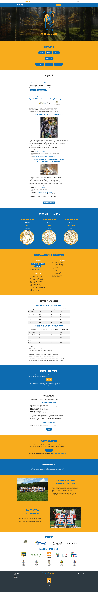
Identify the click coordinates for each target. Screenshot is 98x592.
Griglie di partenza (41, 90)
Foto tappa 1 (39, 64)
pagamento (49, 348)
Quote (73, 5)
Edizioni (77, 1)
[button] (80, 1)
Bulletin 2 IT (34, 263)
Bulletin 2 (33, 90)
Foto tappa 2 (49, 64)
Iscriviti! (49, 379)
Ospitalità (79, 5)
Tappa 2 (49, 52)
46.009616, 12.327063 (39, 151)
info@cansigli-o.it (47, 385)
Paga (49, 429)
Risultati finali (49, 58)
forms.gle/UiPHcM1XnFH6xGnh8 (45, 192)
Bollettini (69, 5)
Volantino (42, 263)
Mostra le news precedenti (49, 202)
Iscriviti (58, 5)
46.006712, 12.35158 (39, 187)
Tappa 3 (56, 52)
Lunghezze (38, 266)
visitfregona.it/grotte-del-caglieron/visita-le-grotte (44, 156)
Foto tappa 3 (58, 64)
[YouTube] (81, 573)
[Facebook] (78, 573)
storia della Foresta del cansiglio (59, 453)
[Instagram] (83, 573)
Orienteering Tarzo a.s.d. (49, 585)
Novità (64, 5)
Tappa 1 (42, 52)
